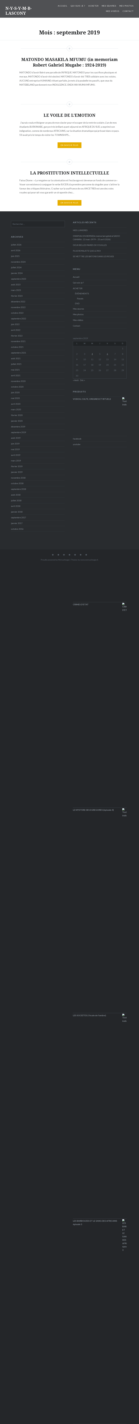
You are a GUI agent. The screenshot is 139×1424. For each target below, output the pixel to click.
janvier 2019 (17, 472)
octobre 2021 (17, 347)
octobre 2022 (17, 313)
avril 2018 (15, 506)
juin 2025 (15, 256)
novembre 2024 (18, 262)
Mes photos (126, 6)
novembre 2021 (18, 341)
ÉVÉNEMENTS (82, 293)
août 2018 (15, 495)
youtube (76, 444)
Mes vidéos (112, 11)
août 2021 (15, 358)
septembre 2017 (18, 517)
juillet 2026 (16, 244)
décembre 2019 (18, 426)
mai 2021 (15, 369)
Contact (128, 11)
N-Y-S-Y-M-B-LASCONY (18, 10)
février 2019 (17, 466)
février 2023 (17, 296)
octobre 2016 (17, 529)
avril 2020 (15, 404)
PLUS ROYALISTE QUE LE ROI (87, 251)
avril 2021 (15, 375)
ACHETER (93, 6)
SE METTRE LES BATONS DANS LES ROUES (93, 256)
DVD (77, 303)
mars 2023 (16, 290)
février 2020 (17, 415)
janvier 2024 (17, 273)
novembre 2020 (18, 381)
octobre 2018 (17, 483)
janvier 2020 (17, 421)
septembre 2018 (18, 489)
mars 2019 (16, 460)
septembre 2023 (18, 279)
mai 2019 (15, 449)
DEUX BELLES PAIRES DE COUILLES (90, 245)
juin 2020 (15, 392)
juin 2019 (15, 443)
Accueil (62, 6)
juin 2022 (15, 324)
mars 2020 (16, 409)
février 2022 (17, 335)
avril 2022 (15, 330)
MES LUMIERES (80, 230)
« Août (76, 380)
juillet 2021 (16, 364)
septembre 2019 (18, 432)
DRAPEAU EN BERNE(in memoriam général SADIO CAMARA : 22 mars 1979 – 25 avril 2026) (96, 238)
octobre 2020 (17, 386)
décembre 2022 (18, 301)
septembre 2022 (18, 318)
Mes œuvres (109, 6)
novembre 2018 (18, 478)
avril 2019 (15, 455)
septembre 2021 (18, 352)
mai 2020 (15, 398)
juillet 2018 (16, 500)
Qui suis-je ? (78, 6)
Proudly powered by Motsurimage (55, 560)
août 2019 (15, 438)
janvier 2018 (17, 512)
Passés (80, 298)
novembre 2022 (18, 307)
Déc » (82, 380)
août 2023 (15, 284)
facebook (77, 438)
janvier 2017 (17, 523)
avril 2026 (15, 250)
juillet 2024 (16, 267)
